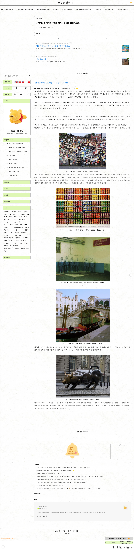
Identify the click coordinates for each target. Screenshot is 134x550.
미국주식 (24, 240)
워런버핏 (18, 238)
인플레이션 (7, 235)
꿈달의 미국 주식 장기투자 (25, 9)
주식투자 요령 (24, 243)
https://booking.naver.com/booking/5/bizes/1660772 (52, 43)
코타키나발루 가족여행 (21, 224)
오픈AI (17, 240)
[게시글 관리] (116, 444)
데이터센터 (15, 243)
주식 (6, 251)
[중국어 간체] (20, 82)
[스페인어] (29, 82)
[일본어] (26, 82)
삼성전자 (13, 222)
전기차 (26, 211)
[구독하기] (130, 275)
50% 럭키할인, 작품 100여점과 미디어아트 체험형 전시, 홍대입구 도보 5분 (59, 48)
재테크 (6, 227)
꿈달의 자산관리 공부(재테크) (17, 152)
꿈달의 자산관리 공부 (43, 9)
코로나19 (14, 219)
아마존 (17, 232)
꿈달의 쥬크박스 (109, 9)
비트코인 (7, 243)
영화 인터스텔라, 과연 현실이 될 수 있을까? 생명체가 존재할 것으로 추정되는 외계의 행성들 (64, 467)
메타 (11, 232)
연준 (6, 232)
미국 (11, 240)
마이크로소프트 (9, 248)
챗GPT (14, 211)
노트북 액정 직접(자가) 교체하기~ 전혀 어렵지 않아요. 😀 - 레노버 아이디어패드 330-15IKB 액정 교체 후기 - (69, 488)
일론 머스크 (8, 246)
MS (11, 217)
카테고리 (8, 140)
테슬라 (17, 248)
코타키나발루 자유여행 (17, 227)
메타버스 (26, 222)
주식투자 (7, 230)
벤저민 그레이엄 (9, 238)
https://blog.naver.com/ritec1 (45, 56)
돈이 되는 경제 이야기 (7, 9)
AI (28, 214)
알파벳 (6, 222)
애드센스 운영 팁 (123, 9)
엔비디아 (7, 219)
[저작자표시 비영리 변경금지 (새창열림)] (128, 444)
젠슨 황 (28, 227)
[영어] (16, 82)
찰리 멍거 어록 (17, 235)
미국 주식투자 (18, 217)
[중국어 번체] (23, 82)
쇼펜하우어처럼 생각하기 (83, 9)
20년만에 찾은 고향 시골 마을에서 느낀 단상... (50, 485)
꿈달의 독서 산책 (67, 9)
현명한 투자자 (25, 248)
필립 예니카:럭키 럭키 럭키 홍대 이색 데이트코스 (53, 46)
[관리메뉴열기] (3, 546)
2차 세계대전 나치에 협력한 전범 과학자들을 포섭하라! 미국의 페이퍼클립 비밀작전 (61, 479)
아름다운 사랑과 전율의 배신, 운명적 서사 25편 (51, 61)
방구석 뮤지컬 (41, 59)
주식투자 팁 (8, 214)
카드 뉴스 (56, 9)
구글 (6, 224)
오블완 (23, 214)
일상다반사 (97, 9)
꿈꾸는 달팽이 (65, 2)
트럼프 (20, 211)
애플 (20, 222)
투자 (6, 240)
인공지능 (7, 211)
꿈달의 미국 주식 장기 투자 (16, 148)
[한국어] (13, 82)
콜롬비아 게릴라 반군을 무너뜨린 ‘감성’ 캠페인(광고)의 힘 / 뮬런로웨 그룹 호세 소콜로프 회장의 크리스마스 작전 (70, 476)
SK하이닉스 (17, 246)
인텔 (26, 217)
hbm (11, 224)
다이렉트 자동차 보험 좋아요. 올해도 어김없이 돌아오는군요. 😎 (55, 470)
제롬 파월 (14, 230)
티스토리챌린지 (24, 230)
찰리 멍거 (26, 238)
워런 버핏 (24, 232)
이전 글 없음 (112, 542)
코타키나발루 (23, 219)
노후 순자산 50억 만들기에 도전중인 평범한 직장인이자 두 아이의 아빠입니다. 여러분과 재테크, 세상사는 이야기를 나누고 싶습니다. (72, 512)
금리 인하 (16, 214)
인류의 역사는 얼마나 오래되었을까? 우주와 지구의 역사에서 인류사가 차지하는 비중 (62, 482)
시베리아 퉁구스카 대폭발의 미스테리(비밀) (49, 473)
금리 (6, 217)
